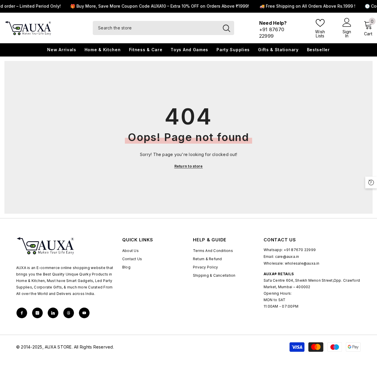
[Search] (163, 28)
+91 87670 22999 (300, 250)
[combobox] (156, 28)
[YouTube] (84, 312)
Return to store (188, 166)
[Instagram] (37, 312)
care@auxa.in (287, 256)
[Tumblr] (68, 312)
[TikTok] (53, 312)
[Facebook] (21, 312)
